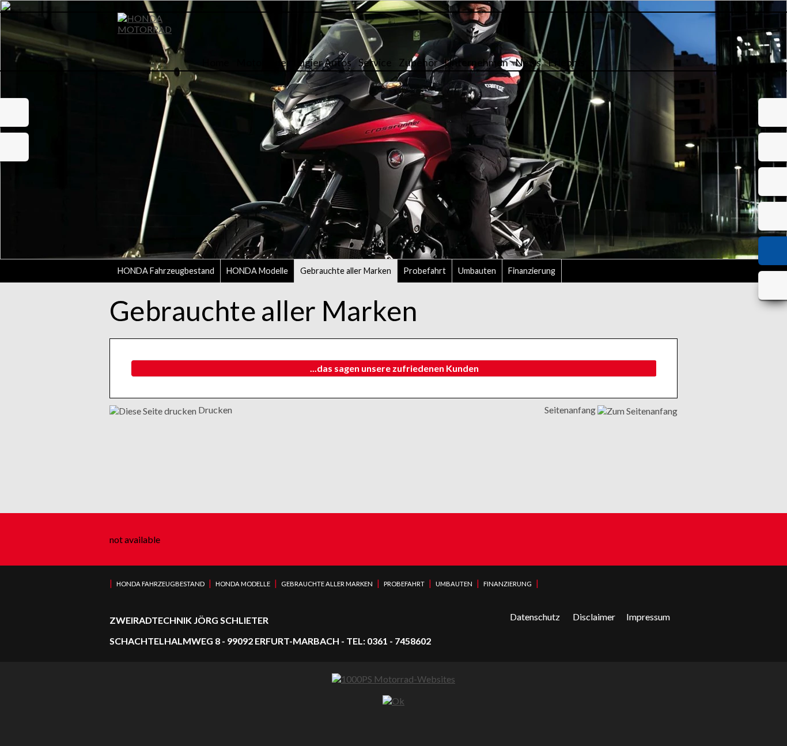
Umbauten (477, 271)
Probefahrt (424, 271)
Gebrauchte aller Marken (345, 271)
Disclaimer (594, 616)
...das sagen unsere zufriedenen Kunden (394, 368)
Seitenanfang (570, 409)
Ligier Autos (324, 62)
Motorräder (263, 62)
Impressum (648, 616)
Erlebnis (566, 62)
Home (215, 62)
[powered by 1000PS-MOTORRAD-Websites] (393, 678)
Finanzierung (531, 271)
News (528, 62)
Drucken (214, 409)
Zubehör (418, 62)
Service (375, 62)
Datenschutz (535, 616)
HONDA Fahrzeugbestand (166, 271)
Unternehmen (476, 62)
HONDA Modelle (257, 271)
